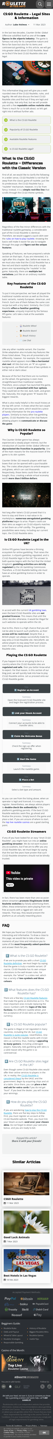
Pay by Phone (9, 1304)
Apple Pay (38, 1315)
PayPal (10, 1298)
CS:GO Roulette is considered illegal (21, 1077)
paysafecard (40, 1304)
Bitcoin (26, 1299)
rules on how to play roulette (20, 238)
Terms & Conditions (14, 1425)
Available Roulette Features (23, 139)
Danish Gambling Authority (10, 1387)
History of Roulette (37, 1328)
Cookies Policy (9, 1432)
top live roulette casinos (18, 822)
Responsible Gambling (13, 1342)
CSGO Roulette (13, 1199)
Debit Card (40, 1309)
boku (23, 1304)
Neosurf (16, 1315)
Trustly (11, 1309)
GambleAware (27, 1386)
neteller (42, 1299)
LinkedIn (26, 1148)
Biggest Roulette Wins (38, 1332)
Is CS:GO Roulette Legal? (22, 148)
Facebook (16, 1148)
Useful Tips (34, 1339)
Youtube (49, 1386)
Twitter (36, 1148)
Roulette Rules (10, 1328)
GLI (18, 1387)
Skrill (25, 1309)
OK (44, 1432)
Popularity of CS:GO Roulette (24, 129)
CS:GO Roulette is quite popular (23, 1033)
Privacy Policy (31, 1425)
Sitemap (43, 1425)
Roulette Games (36, 1335)
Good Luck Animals (17, 1237)
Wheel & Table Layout (13, 1335)
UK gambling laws (37, 610)
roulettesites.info (14, 4)
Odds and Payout (11, 1332)
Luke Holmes (20, 24)
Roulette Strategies (12, 1339)
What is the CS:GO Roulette (23, 120)
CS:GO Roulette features (35, 998)
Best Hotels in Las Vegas (20, 1275)
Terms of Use (8, 1430)
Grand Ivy (15, 1358)
